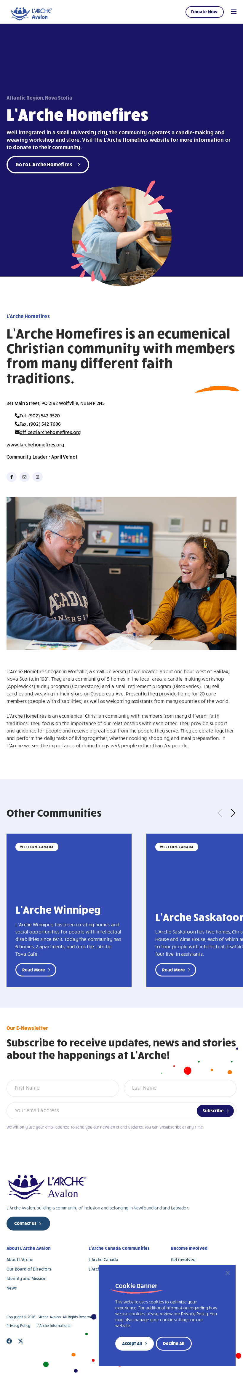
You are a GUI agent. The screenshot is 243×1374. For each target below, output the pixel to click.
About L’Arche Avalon (29, 1248)
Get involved (183, 1259)
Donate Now (204, 11)
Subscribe (213, 1110)
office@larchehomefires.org (50, 432)
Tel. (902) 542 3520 (40, 415)
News (12, 1287)
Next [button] (231, 812)
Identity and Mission (26, 1278)
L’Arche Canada (103, 1259)
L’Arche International (53, 1325)
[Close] (228, 1273)
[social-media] (12, 477)
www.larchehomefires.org (35, 444)
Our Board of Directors (29, 1268)
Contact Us (25, 1223)
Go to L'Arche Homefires (44, 164)
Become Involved (189, 1248)
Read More (33, 969)
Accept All (132, 1343)
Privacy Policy (18, 1325)
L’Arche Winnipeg (58, 909)
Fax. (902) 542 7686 (40, 424)
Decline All (173, 1343)
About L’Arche (20, 1259)
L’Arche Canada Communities (119, 1248)
